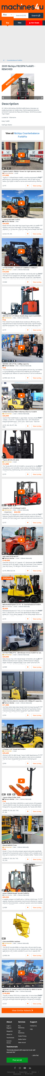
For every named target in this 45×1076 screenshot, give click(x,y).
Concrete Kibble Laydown (11, 941)
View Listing (37, 186)
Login (8, 1026)
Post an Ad (17, 1060)
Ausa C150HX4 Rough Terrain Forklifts (16, 893)
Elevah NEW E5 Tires (10, 845)
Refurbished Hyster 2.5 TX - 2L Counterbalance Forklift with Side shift (23, 604)
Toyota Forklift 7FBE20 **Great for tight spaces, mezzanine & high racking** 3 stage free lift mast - (23, 171)
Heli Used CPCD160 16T (10, 556)
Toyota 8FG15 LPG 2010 (11, 460)
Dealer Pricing (22, 1036)
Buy (7, 23)
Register (9, 1028)
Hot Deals (35, 23)
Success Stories (9, 1042)
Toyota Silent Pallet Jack (11, 797)
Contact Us (33, 1026)
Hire (19, 23)
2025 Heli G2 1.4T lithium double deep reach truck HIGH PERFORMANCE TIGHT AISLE (23, 316)
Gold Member (8, 318)
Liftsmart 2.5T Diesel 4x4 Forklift (14, 749)
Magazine (10, 1031)
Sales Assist (22, 1042)
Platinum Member (9, 221)
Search (35, 15)
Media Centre (22, 1039)
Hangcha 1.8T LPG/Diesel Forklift (14, 508)
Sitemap (34, 1072)
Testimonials (10, 1038)
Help (31, 1029)
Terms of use (11, 1072)
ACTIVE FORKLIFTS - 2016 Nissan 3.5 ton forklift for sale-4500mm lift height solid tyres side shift (23, 653)
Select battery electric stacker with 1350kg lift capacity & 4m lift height (23, 701)
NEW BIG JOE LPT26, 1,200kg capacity (16, 364)
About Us (9, 1034)
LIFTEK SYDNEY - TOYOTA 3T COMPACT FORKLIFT (20, 268)
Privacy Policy (23, 1072)
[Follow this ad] (28, 186)
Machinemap (17, 1074)
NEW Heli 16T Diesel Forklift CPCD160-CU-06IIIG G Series (22, 989)
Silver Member (8, 606)
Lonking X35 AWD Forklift (11, 219)
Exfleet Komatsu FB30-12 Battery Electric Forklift (20, 412)
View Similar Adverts (22, 1010)
